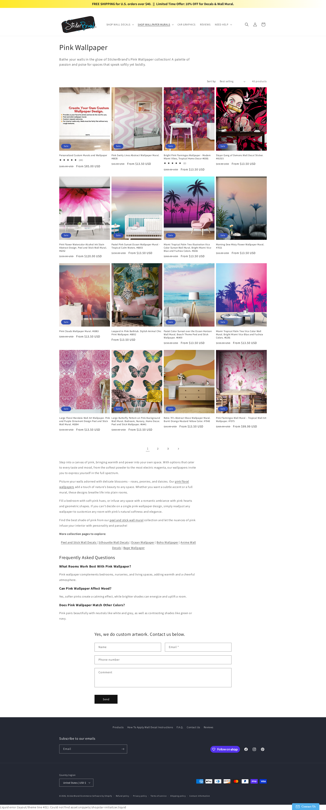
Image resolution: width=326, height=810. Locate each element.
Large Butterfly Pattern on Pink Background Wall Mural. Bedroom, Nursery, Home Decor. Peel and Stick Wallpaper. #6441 (135, 421)
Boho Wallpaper (167, 542)
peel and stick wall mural (126, 520)
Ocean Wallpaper (142, 542)
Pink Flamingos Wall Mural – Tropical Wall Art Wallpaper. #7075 (241, 420)
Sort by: (211, 81)
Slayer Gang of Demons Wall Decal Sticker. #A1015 (239, 157)
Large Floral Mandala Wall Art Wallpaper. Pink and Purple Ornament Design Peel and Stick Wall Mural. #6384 (84, 421)
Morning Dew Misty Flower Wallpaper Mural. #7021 (240, 246)
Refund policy (122, 796)
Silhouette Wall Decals (113, 542)
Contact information (199, 796)
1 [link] (147, 448)
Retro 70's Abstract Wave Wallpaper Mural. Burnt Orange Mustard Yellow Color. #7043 (187, 420)
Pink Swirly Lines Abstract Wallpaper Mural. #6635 (135, 157)
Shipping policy (178, 796)
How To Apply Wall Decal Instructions (150, 727)
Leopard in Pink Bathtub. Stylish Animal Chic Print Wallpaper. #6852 (136, 333)
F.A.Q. (180, 727)
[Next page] (178, 449)
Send (106, 699)
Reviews (208, 727)
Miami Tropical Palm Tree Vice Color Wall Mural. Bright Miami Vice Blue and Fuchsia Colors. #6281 (239, 334)
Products (118, 727)
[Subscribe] (123, 749)
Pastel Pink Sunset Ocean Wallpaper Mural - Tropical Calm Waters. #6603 (135, 246)
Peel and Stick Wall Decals (79, 542)
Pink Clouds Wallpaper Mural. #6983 (78, 331)
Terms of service (158, 796)
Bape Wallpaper (134, 548)
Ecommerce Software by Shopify (96, 796)
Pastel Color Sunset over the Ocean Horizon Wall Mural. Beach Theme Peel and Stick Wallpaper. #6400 (188, 334)
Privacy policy (140, 796)
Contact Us (193, 727)
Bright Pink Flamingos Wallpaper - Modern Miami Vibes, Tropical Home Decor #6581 (187, 157)
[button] (120, 24)
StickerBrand (73, 796)
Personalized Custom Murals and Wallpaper (83, 155)
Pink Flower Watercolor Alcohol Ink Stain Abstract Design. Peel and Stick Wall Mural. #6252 (83, 247)
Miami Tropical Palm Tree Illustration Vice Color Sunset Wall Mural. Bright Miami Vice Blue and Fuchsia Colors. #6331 (187, 247)
